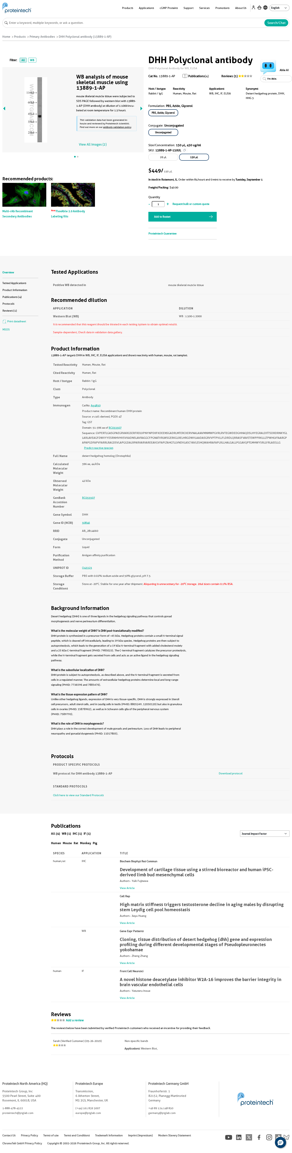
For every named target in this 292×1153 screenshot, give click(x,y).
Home (6, 36)
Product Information (14, 290)
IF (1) (87, 833)
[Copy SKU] (184, 150)
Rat (76, 843)
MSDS (6, 329)
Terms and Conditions (77, 1135)
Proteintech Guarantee (162, 233)
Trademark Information (109, 1135)
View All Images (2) (92, 144)
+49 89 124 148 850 (160, 1108)
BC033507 (115, 427)
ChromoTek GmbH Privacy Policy (22, 1143)
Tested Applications (14, 283)
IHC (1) (77, 833)
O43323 (87, 567)
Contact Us (8, 1135)
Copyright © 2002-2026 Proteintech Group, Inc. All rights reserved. (88, 1143)
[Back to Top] (268, 1143)
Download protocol (231, 773)
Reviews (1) (229, 76)
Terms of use (51, 1135)
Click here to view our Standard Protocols (78, 795)
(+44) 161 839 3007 (87, 1108)
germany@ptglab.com (162, 1113)
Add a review (75, 1020)
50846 (86, 522)
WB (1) (66, 833)
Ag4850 (96, 405)
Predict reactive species (98, 447)
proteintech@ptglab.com (17, 1113)
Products (20, 36)
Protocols (8, 303)
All (23, 60)
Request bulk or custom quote (190, 203)
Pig (95, 843)
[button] (280, 1142)
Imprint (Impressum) (140, 1135)
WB (32, 60)
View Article (127, 888)
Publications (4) (12, 297)
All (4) (55, 833)
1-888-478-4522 (12, 1108)
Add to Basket (162, 216)
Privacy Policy (29, 1135)
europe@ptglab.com (88, 1113)
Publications (196, 76)
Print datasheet (16, 321)
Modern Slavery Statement (174, 1135)
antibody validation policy (117, 127)
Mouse (67, 843)
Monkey (85, 843)
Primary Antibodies (42, 36)
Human (56, 843)
